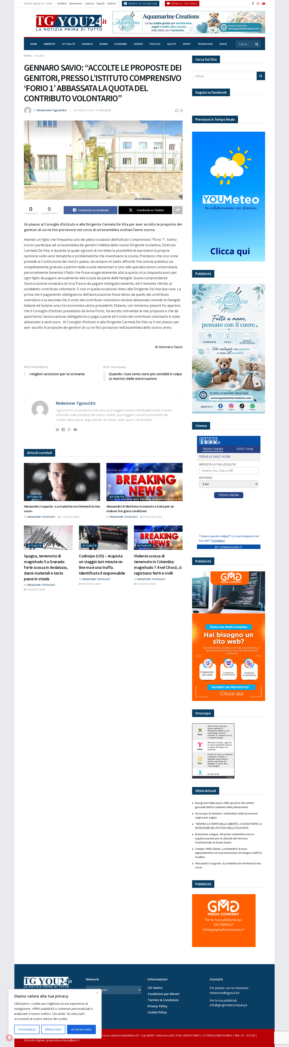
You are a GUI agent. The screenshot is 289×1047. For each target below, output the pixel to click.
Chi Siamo (155, 988)
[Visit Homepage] (65, 22)
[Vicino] (97, 992)
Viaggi (223, 43)
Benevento (75, 3)
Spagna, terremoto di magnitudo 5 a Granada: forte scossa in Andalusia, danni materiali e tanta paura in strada (46, 567)
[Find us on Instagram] (258, 3)
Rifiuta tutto (53, 1029)
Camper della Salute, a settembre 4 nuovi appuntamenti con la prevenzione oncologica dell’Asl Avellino (228, 853)
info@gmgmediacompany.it (228, 1005)
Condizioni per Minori (163, 994)
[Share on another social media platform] (178, 210)
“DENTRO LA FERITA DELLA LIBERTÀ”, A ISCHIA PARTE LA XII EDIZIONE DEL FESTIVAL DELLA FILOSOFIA (228, 826)
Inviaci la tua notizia (142, 3)
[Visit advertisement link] (189, 22)
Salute (171, 43)
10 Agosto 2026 (145, 583)
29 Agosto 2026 (152, 516)
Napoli (101, 3)
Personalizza (27, 1029)
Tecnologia (205, 43)
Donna (103, 43)
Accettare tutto (81, 1029)
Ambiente (49, 43)
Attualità (68, 43)
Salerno (111, 3)
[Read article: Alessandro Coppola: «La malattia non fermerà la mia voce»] (62, 482)
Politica (155, 43)
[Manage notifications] (9, 1037)
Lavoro (138, 43)
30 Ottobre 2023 (84, 110)
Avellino (62, 3)
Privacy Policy (157, 1006)
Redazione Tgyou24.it (51, 110)
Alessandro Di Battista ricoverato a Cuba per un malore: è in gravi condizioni (140, 508)
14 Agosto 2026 (90, 583)
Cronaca (87, 43)
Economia (120, 43)
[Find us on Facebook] (253, 3)
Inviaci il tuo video (184, 3)
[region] (55, 1014)
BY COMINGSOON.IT (228, 547)
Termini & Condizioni (163, 1000)
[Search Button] (257, 44)
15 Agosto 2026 (35, 589)
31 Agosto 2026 (69, 516)
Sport (187, 43)
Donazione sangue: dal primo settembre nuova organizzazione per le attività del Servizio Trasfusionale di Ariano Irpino (224, 838)
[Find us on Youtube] (263, 3)
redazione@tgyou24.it (224, 993)
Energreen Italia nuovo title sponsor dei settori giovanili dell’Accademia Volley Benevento (224, 805)
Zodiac (230, 777)
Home (33, 43)
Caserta (89, 3)
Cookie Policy (157, 1012)
